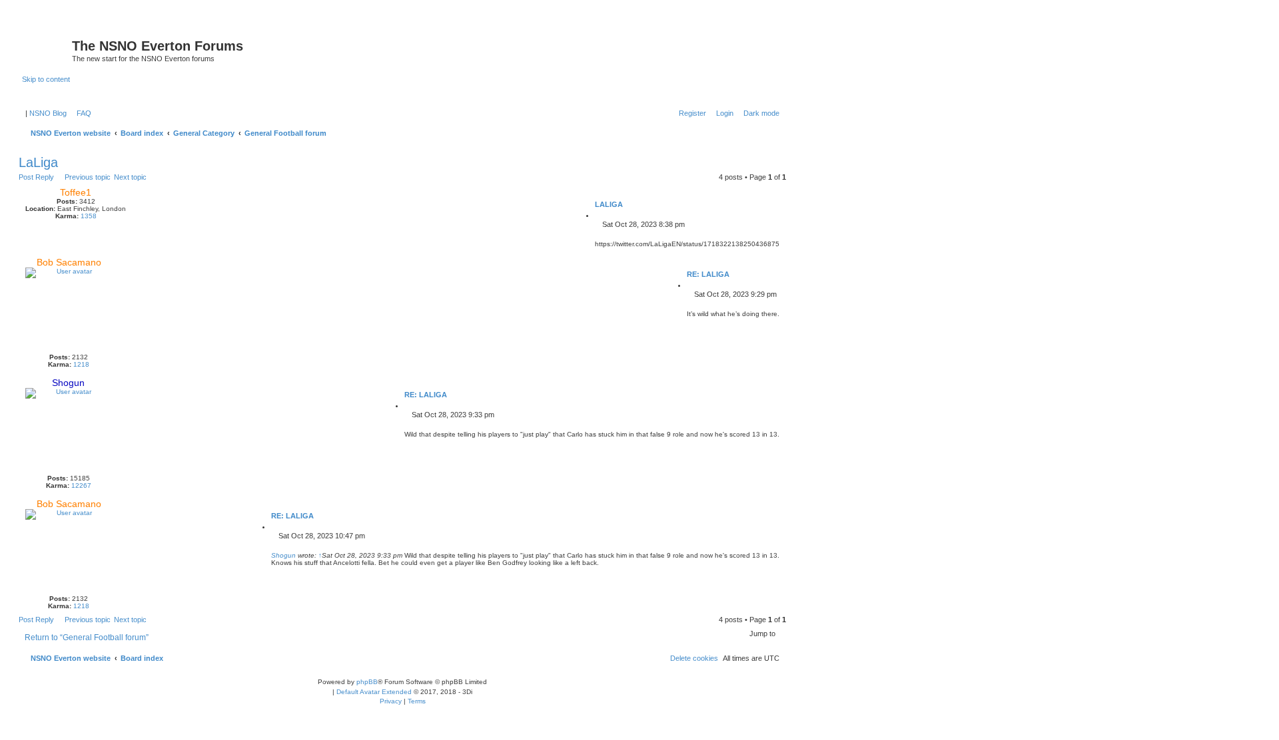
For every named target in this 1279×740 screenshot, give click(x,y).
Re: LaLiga (708, 274)
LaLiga (38, 162)
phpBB (367, 681)
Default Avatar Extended (374, 691)
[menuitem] (81, 113)
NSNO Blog (48, 113)
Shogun (68, 382)
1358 (89, 216)
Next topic (130, 177)
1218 (81, 364)
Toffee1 (75, 192)
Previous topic (88, 177)
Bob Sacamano (69, 262)
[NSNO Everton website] (47, 50)
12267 (81, 485)
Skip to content (46, 79)
